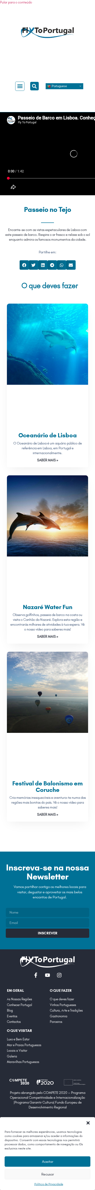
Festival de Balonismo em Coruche (47, 786)
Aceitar (47, 1161)
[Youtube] (47, 975)
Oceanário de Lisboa (47, 435)
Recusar (47, 1174)
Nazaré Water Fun (47, 607)
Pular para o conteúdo (16, 2)
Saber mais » (47, 460)
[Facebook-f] (36, 975)
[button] (88, 1123)
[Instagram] (59, 975)
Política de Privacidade (48, 1184)
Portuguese (59, 86)
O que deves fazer (49, 285)
